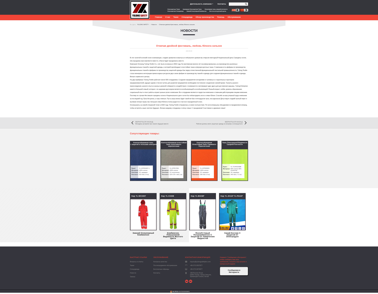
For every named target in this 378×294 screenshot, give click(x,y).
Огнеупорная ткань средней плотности (216, 9)
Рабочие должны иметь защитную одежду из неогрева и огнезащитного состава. (219, 124)
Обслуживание (160, 257)
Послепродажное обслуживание (165, 265)
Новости (189, 30)
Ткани (132, 265)
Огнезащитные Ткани (173, 9)
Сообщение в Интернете (234, 271)
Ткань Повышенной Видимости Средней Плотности (234, 143)
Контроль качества (160, 262)
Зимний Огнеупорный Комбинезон (196, 11)
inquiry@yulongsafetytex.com (200, 262)
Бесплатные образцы (161, 269)
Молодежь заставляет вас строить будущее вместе (151, 124)
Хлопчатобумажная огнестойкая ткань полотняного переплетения (173, 144)
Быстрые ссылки (138, 257)
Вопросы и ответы (136, 262)
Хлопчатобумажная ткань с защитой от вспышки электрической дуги (143, 143)
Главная (158, 17)
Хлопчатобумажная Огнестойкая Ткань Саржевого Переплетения (204, 144)
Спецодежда (134, 269)
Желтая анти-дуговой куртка (217, 11)
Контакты (222, 4)
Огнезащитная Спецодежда (175, 11)
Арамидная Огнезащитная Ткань (192, 9)
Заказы (132, 276)
